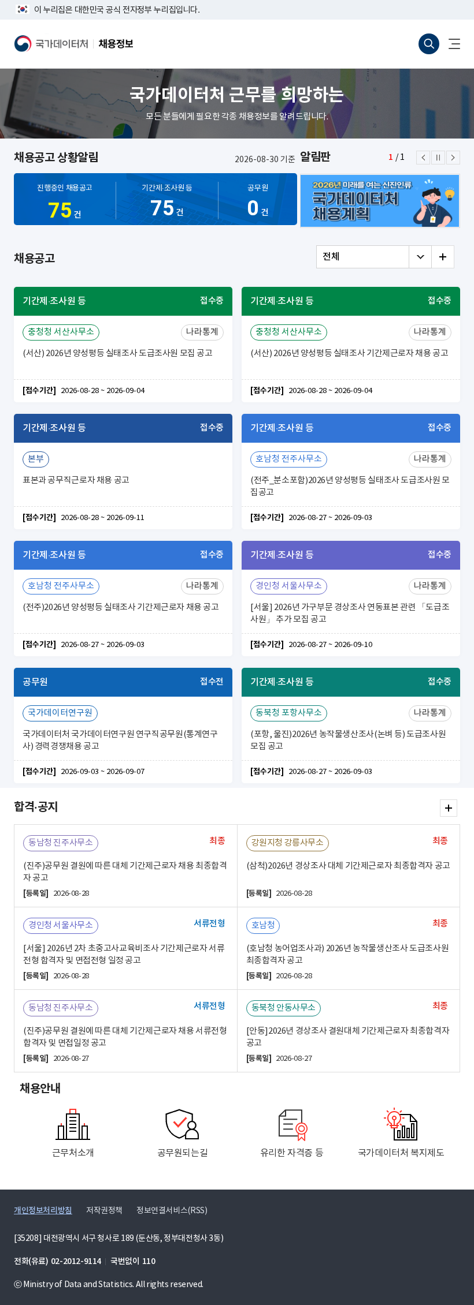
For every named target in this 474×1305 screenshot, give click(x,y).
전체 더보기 (442, 256)
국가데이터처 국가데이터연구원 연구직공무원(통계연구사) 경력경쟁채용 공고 (120, 740)
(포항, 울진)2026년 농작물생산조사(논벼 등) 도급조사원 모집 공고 (348, 740)
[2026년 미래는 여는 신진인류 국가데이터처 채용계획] (380, 201)
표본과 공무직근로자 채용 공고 (76, 480)
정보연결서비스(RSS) (171, 1211)
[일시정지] (438, 157)
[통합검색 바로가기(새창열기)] (429, 43)
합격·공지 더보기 (448, 808)
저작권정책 (104, 1211)
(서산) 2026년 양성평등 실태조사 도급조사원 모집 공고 (118, 353)
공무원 (257, 202)
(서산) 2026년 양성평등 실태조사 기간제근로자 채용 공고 (349, 353)
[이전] (423, 157)
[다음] (453, 157)
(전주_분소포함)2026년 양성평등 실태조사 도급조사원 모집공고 (350, 487)
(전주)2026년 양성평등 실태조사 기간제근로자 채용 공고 (121, 607)
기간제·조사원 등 (167, 202)
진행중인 (64, 203)
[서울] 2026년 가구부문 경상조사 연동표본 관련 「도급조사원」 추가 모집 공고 (349, 614)
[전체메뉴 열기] (449, 43)
